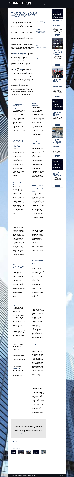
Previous (12, 458)
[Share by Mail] (40, 444)
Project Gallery (42, 4)
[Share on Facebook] (17, 444)
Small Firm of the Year (40, 50)
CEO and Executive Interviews (51, 4)
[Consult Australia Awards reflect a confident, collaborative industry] (36, 452)
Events (58, 4)
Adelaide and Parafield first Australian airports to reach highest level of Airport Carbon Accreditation (44, 461)
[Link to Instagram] (61, 475)
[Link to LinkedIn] (62, 475)
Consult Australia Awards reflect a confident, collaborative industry (36, 458)
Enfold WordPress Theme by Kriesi (40, 475)
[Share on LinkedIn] (28, 444)
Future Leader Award (40, 35)
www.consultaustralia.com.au (20, 433)
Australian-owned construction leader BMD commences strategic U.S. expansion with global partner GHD (29, 461)
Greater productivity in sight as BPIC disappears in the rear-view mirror (57, 173)
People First (38, 42)
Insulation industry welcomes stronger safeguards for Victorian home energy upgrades (57, 23)
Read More (58, 35)
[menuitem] (39, 3)
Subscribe (62, 4)
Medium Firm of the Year (40, 52)
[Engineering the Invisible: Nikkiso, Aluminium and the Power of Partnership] (21, 452)
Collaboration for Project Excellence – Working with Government (40, 32)
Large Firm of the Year (40, 54)
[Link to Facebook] (59, 475)
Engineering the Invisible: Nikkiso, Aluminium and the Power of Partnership (21, 459)
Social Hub (12, 9)
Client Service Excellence (40, 25)
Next (44, 458)
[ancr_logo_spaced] (20, 3)
